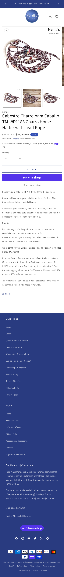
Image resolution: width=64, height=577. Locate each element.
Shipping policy (25, 570)
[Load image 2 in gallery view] (32, 98)
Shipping (16, 138)
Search (9, 327)
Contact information (40, 570)
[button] (6, 16)
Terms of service (49, 566)
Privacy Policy (12, 394)
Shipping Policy (13, 388)
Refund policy (22, 566)
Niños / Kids (11, 434)
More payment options (32, 185)
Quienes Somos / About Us (17, 340)
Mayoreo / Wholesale (15, 454)
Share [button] (7, 293)
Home (8, 413)
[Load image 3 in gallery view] (51, 98)
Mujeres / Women (14, 427)
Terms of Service (13, 381)
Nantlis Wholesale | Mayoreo (18, 516)
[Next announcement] (58, 4)
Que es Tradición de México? (18, 360)
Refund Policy (12, 374)
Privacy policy (35, 566)
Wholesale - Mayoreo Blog (17, 354)
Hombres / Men (13, 420)
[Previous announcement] (5, 4)
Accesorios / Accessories (17, 441)
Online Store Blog (14, 347)
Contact (9, 447)
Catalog (9, 333)
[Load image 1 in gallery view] (12, 98)
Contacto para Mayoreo (16, 367)
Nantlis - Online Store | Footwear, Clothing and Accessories (31, 562)
